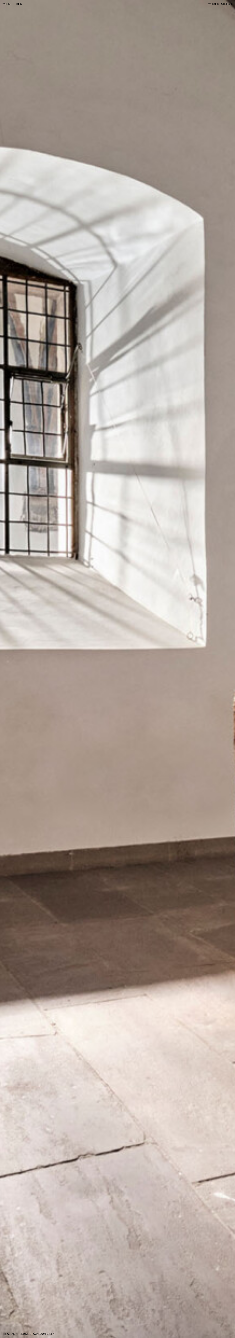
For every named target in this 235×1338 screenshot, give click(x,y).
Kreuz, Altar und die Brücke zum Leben (28, 1334)
